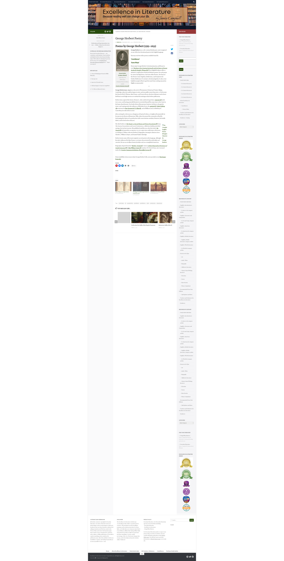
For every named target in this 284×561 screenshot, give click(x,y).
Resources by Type (184, 253)
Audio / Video (184, 260)
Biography (183, 263)
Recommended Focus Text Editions (186, 290)
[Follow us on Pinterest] (105, 31)
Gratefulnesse (135, 59)
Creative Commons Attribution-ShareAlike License (135, 150)
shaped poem (159, 203)
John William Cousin (134, 148)
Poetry (148, 31)
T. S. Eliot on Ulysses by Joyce (98, 89)
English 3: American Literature (184, 227)
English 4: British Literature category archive (186, 240)
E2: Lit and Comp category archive (187, 221)
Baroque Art (94, 79)
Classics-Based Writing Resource (125, 31)
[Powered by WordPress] (95, 557)
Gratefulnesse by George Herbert (157, 192)
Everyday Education (185, 48)
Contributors (184, 106)
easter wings (121, 203)
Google (172, 524)
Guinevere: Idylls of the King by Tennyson (169, 225)
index (148, 203)
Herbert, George (136, 146)
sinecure (157, 100)
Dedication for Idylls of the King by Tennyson (143, 225)
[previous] (116, 221)
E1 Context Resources (105, 2)
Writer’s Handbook (185, 286)
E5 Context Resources (162, 2)
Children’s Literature (186, 267)
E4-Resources (141, 31)
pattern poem (152, 203)
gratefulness (136, 203)
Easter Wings (135, 62)
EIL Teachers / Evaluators (148, 551)
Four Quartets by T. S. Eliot (132, 108)
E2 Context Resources (119, 2)
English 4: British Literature (186, 236)
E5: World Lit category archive (186, 249)
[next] (173, 221)
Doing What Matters (185, 40)
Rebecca (119, 42)
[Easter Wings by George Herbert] (123, 186)
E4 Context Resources (148, 2)
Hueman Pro (105, 558)
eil (125, 203)
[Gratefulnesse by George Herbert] (159, 186)
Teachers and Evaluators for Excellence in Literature (186, 113)
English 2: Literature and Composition (185, 216)
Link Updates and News (186, 294)
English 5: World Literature (186, 245)
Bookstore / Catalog (185, 118)
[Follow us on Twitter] (108, 31)
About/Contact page (155, 539)
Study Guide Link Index (185, 202)
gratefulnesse (142, 203)
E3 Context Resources (133, 2)
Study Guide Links (93, 2)
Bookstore (182, 303)
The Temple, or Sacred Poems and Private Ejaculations (141, 124)
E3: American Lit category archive (187, 232)
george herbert (130, 203)
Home (107, 551)
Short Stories (184, 282)
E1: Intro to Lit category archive (186, 211)
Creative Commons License (122, 86)
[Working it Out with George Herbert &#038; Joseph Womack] (141, 186)
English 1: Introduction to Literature (185, 206)
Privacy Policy (186, 109)
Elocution (183, 275)
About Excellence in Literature (97, 27)
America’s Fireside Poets (97, 82)
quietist (152, 106)
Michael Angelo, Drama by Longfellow (101, 85)
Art (182, 257)
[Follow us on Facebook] (110, 31)
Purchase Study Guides (172, 551)
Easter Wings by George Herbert (122, 192)
